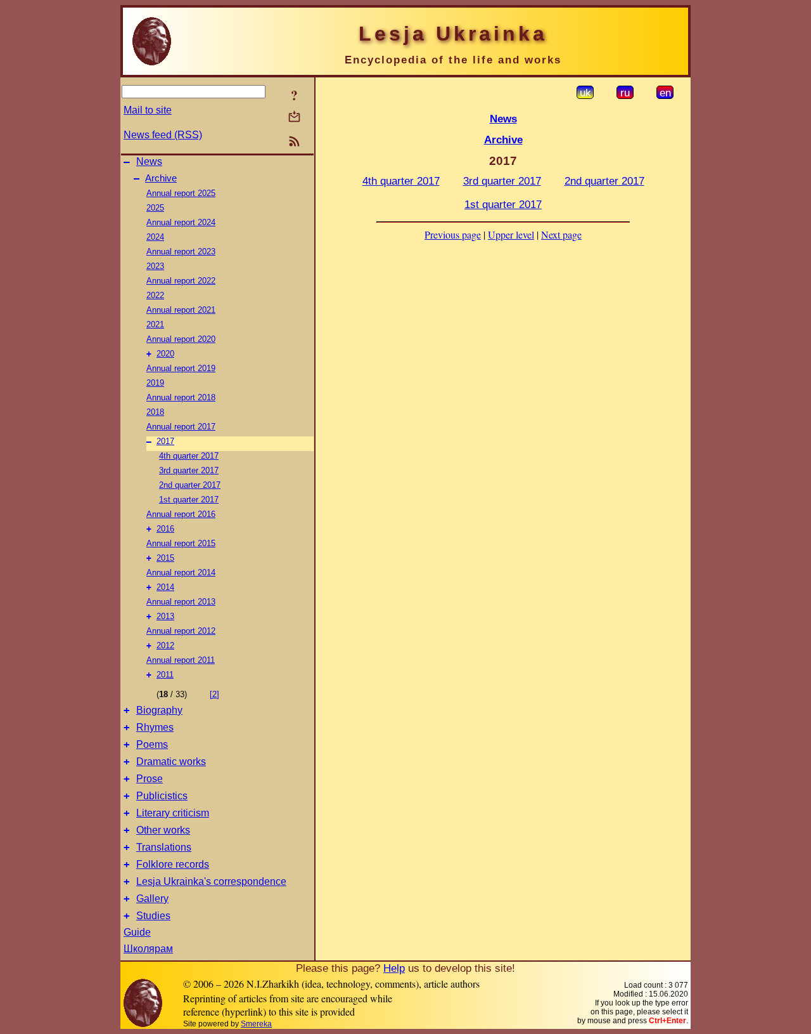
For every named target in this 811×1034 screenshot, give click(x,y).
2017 (165, 441)
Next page (561, 234)
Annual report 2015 (180, 543)
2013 (165, 616)
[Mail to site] (294, 116)
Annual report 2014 (180, 572)
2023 (155, 266)
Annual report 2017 (180, 426)
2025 (155, 208)
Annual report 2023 (180, 251)
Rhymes (155, 727)
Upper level (511, 234)
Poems (152, 744)
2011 (165, 674)
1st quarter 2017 (189, 499)
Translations (163, 847)
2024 (155, 237)
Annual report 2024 (180, 222)
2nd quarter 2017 (189, 485)
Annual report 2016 (180, 514)
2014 (165, 587)
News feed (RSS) (163, 134)
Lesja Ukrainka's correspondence (211, 881)
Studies (153, 915)
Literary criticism (172, 813)
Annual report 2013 (180, 601)
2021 (155, 324)
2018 (155, 412)
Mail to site (148, 110)
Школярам (148, 948)
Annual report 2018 (180, 397)
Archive (161, 178)
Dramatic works (171, 761)
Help (394, 968)
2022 (155, 295)
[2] (214, 694)
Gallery (152, 898)
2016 (165, 528)
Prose (149, 778)
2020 (165, 353)
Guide (137, 932)
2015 (165, 558)
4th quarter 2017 (189, 456)
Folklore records (172, 864)
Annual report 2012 (180, 631)
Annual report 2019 (180, 368)
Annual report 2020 (180, 339)
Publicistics (162, 795)
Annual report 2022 (180, 280)
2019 (155, 383)
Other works (163, 830)
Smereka (256, 1023)
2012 (165, 645)
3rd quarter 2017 (189, 470)
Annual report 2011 (180, 660)
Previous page (453, 234)
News (149, 161)
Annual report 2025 (180, 193)
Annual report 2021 (180, 310)
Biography (159, 710)
